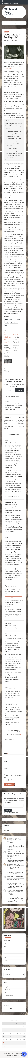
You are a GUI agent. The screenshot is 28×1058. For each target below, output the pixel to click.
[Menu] (6, 17)
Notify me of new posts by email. (13, 780)
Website (6, 768)
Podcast (5, 955)
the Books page (8, 68)
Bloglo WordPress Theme (16, 1055)
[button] (8, 412)
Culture (5, 946)
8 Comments (8, 42)
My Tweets (6, 830)
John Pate (9, 838)
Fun (4, 949)
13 (13, 1033)
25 (6, 1039)
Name (6, 753)
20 (13, 1036)
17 (3, 1036)
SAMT (5, 958)
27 (13, 1039)
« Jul (4, 1046)
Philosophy (6, 952)
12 (10, 1033)
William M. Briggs (11, 10)
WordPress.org (9, 995)
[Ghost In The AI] (8, 361)
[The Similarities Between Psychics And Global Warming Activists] (8, 344)
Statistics (6, 31)
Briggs (7, 402)
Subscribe (19, 390)
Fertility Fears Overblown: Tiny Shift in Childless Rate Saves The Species (15, 853)
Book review (7, 940)
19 (10, 1036)
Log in (6, 987)
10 (3, 1033)
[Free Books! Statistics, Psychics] (18, 341)
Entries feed (8, 990)
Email (6, 761)
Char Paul (8, 623)
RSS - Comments (8, 1008)
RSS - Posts (6, 1005)
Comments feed (9, 993)
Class (5, 943)
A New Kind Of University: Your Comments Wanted (14, 839)
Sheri (6, 440)
